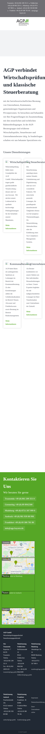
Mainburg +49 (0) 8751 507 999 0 (20, 510)
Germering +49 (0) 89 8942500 (18, 504)
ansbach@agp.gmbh (9, 720)
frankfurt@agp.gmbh (23, 720)
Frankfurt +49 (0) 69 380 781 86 (19, 522)
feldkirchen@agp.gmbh (24, 675)
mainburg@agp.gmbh (38, 669)
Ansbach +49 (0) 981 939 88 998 (19, 516)
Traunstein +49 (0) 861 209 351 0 (20, 499)
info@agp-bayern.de (14, 528)
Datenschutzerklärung (38, 702)
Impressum (34, 698)
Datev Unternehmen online (35, 709)
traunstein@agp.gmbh (10, 672)
